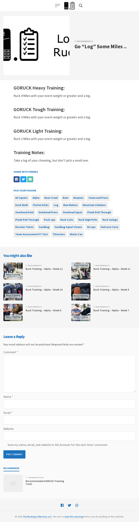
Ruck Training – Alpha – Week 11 (111, 268)
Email (8, 413)
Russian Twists (24, 227)
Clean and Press (98, 197)
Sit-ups (91, 227)
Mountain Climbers (94, 205)
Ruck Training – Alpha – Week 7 (111, 310)
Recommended (11, 468)
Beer (65, 197)
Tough (39, 109)
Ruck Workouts (85, 41)
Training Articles (36, 478)
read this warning (73, 516)
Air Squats (21, 197)
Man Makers (70, 205)
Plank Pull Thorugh (99, 212)
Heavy (39, 88)
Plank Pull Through (27, 219)
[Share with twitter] (23, 179)
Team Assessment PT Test (31, 234)
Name (8, 397)
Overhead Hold (24, 212)
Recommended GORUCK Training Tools (45, 482)
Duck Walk (21, 205)
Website (8, 429)
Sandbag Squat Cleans (68, 227)
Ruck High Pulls (87, 219)
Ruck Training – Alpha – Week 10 (44, 289)
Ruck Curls (66, 219)
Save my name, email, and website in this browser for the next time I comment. (58, 445)
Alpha (36, 197)
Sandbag (44, 227)
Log (56, 205)
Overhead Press (48, 212)
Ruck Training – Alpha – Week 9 (111, 289)
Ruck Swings (110, 219)
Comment (10, 352)
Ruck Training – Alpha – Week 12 (44, 268)
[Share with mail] (30, 179)
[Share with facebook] (17, 179)
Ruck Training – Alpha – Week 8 (43, 310)
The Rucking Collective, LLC (37, 516)
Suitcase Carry (109, 227)
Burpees (78, 197)
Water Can (76, 234)
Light (38, 131)
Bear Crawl (51, 197)
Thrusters (59, 234)
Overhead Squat (72, 212)
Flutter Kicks (41, 205)
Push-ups (49, 219)
